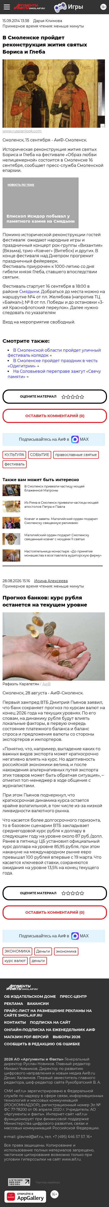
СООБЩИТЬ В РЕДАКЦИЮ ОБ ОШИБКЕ (42, 1044)
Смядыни (29, 291)
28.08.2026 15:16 (16, 581)
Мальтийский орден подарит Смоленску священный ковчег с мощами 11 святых (56, 537)
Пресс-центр (73, 996)
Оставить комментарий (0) (54, 416)
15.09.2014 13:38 (16, 21)
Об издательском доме (30, 996)
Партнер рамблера (48, 1182)
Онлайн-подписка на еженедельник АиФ (49, 1029)
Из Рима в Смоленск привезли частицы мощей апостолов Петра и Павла (61, 505)
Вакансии (38, 1003)
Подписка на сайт (50, 1022)
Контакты (15, 1022)
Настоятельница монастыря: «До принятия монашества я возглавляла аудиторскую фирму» (63, 553)
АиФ (46, 684)
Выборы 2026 (66, 1037)
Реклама (13, 1003)
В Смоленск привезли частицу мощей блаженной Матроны (54, 488)
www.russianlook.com (22, 131)
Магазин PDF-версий (26, 1037)
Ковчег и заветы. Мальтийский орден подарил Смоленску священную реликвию (61, 521)
